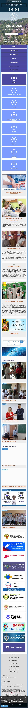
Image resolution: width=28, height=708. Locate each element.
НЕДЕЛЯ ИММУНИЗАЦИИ (14, 248)
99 (23, 341)
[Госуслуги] (14, 586)
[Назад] (6, 341)
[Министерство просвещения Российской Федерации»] (14, 606)
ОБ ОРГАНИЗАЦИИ (14, 50)
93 (8, 341)
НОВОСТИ (14, 82)
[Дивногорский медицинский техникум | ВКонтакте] (14, 647)
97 (18, 341)
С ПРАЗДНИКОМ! (14, 333)
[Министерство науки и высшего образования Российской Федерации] (14, 637)
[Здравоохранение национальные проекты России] (14, 556)
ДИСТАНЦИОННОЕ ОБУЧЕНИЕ (14, 119)
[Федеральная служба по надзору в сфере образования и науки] (14, 566)
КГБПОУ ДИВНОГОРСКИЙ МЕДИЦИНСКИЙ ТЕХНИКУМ (14, 26)
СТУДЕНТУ (14, 58)
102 (14, 344)
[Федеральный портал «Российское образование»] (14, 546)
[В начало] (4, 341)
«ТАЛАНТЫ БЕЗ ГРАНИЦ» (14, 266)
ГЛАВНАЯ (14, 46)
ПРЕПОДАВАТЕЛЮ (14, 62)
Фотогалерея (14, 144)
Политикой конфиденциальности (12, 692)
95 (13, 341)
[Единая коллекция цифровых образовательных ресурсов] (14, 596)
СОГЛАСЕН (4, 705)
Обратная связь (14, 168)
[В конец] (19, 344)
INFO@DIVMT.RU (22, 39)
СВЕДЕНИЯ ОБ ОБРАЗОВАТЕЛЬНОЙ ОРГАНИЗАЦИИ (14, 5)
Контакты (14, 156)
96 (15, 341)
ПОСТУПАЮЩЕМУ (14, 54)
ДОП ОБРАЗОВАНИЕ (14, 66)
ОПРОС (14, 107)
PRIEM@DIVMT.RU (21, 41)
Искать (20, 34)
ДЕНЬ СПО (14, 131)
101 (11, 344)
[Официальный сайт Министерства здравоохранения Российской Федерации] (14, 536)
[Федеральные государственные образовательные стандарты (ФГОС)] (14, 627)
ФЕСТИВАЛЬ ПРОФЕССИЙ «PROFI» (14, 301)
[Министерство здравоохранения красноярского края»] (14, 576)
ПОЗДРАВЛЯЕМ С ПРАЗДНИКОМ (14, 192)
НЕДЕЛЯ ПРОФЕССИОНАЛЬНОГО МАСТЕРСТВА (14, 219)
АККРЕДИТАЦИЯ (14, 70)
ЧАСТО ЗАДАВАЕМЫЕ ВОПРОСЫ (14, 94)
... (10, 341)
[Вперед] (17, 344)
